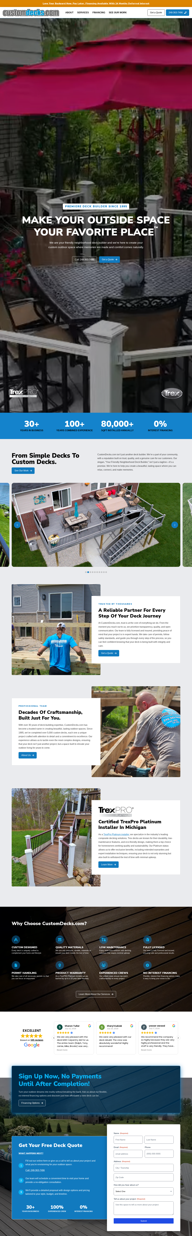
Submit (144, 1221)
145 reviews (37, 1040)
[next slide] (174, 524)
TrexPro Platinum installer (116, 834)
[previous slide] (17, 524)
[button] (178, 1038)
